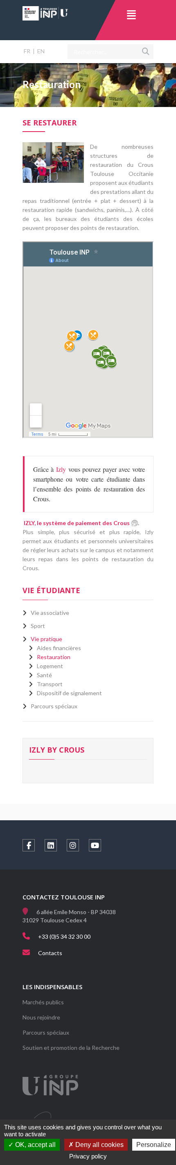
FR (27, 51)
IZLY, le (77, 522)
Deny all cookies (99, 1144)
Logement (50, 665)
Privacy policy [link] (88, 1156)
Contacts (50, 952)
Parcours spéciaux (46, 1032)
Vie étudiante (51, 590)
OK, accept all (35, 1144)
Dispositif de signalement (69, 692)
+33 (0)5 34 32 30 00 (64, 936)
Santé (44, 674)
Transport (50, 683)
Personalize (153, 1144)
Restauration (53, 656)
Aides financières (59, 647)
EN (41, 51)
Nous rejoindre (41, 1017)
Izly (62, 469)
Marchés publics (43, 1002)
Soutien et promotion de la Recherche (71, 1047)
